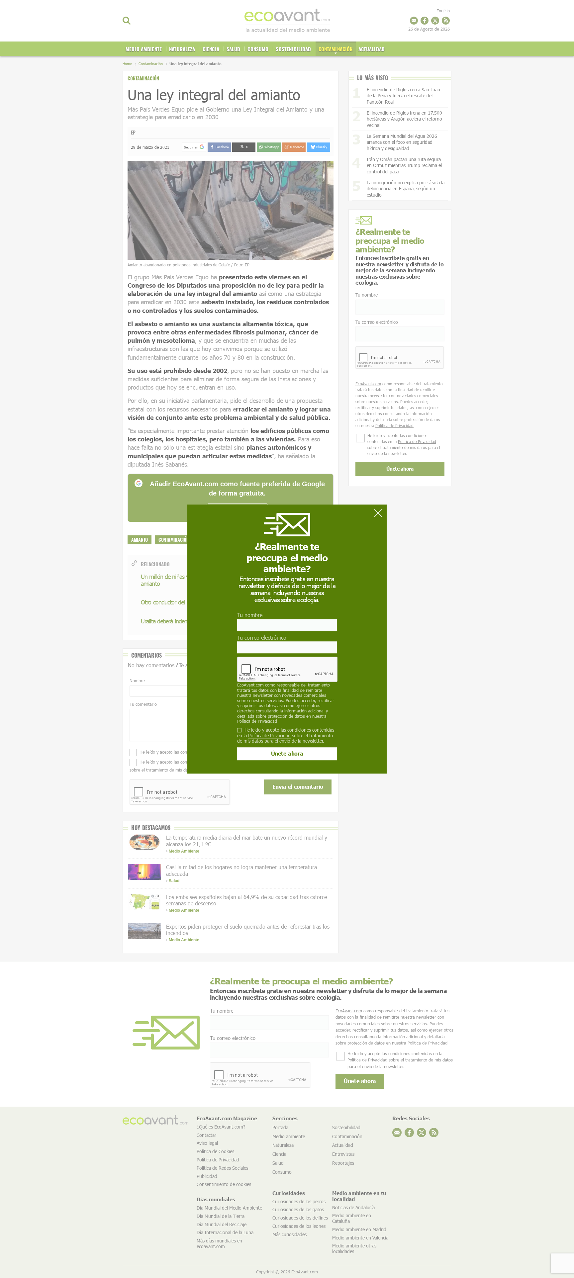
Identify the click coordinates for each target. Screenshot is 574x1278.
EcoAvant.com (250, 684)
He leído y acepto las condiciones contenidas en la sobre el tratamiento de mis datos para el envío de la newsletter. (285, 735)
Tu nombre (249, 615)
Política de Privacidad (257, 721)
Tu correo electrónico (261, 637)
